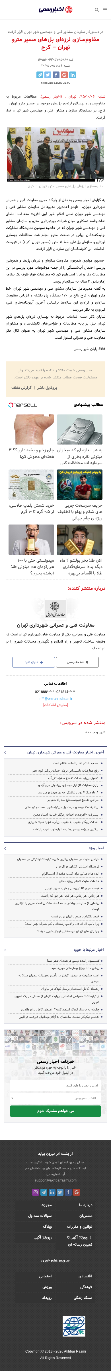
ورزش (47, 1287)
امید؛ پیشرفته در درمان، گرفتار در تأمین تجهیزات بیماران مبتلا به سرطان (58, 978)
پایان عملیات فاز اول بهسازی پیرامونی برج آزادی (68, 785)
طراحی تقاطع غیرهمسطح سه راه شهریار (73, 800)
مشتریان (85, 1216)
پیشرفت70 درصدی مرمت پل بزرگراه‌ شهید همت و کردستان (61, 807)
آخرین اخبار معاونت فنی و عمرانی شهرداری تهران (65, 752)
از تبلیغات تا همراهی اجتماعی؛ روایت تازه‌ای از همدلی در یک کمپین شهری (57, 999)
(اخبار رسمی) (51, 97)
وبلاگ (47, 1227)
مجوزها (46, 1205)
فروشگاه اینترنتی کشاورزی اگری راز (77, 866)
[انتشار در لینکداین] (72, 74)
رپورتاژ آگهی (43, 1238)
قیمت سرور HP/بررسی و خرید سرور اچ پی (72, 888)
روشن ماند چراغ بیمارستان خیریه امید (75, 968)
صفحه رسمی (76, 662)
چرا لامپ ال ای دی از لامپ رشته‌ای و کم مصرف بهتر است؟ (61, 923)
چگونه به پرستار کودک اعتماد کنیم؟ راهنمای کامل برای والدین (60, 1009)
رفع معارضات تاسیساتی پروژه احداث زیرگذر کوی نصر (65, 770)
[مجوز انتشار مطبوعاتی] (74, 1327)
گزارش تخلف (21, 388)
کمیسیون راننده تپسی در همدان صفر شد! (73, 960)
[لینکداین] (52, 1192)
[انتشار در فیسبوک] (56, 74)
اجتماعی (45, 1276)
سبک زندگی (83, 1298)
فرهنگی (86, 1287)
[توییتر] (60, 1192)
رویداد (47, 1298)
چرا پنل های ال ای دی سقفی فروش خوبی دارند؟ (68, 931)
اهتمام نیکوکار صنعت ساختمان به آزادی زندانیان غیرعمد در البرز (59, 1017)
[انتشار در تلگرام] (39, 74)
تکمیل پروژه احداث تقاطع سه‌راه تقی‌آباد (72, 778)
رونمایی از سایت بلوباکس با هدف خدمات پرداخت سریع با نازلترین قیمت (57, 906)
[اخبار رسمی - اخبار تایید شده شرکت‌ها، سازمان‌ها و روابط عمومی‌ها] (55, 10)
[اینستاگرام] (35, 1192)
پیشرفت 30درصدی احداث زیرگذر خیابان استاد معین (65, 814)
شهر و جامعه (95, 732)
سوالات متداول (40, 1216)
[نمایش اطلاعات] (55, 705)
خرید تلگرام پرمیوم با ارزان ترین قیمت (75, 916)
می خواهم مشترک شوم (55, 1111)
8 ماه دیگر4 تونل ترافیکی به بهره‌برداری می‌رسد (68, 792)
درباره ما (85, 1205)
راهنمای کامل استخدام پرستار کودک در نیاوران (70, 988)
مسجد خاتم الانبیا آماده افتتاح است (75, 763)
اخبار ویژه (96, 848)
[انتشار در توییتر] (47, 74)
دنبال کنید (32, 662)
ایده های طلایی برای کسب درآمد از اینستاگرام (70, 873)
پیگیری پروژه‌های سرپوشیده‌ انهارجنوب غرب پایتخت (65, 829)
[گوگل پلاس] (76, 1192)
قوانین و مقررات (79, 1227)
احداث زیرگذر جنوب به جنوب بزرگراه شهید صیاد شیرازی (63, 822)
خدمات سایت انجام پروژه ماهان (79, 881)
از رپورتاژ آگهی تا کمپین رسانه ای (79, 1241)
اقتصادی (85, 1276)
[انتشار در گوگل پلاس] (64, 74)
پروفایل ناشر (46, 388)
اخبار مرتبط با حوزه (89, 950)
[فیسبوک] (68, 1192)
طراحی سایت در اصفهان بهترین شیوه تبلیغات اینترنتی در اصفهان (58, 859)
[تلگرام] (43, 1192)
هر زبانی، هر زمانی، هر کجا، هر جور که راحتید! (69, 895)
